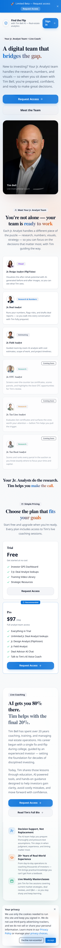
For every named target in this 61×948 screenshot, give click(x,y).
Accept (50, 940)
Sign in (47, 23)
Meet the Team (30, 110)
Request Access (30, 8)
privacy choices (38, 933)
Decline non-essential (31, 940)
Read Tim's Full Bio (29, 812)
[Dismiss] (54, 909)
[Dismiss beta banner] (58, 6)
